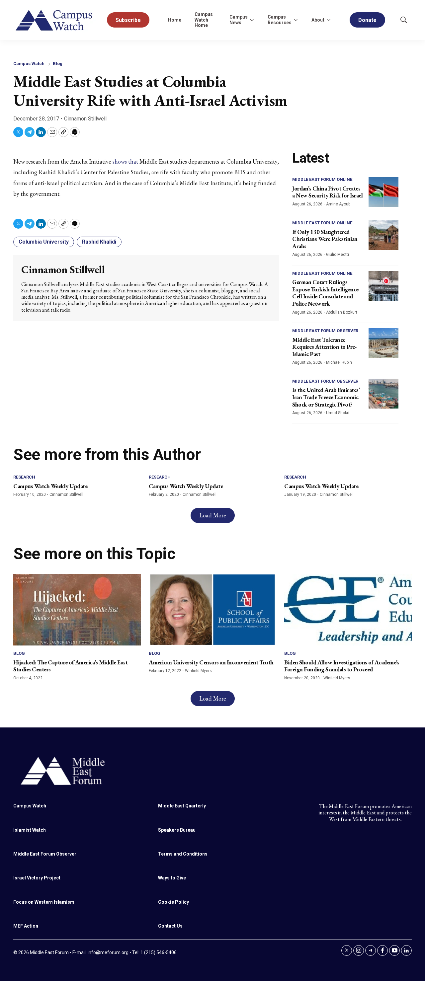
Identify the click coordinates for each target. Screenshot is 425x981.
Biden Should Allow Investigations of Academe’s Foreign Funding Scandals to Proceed (341, 665)
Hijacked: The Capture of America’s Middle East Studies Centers (70, 665)
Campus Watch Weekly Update (50, 486)
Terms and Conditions (183, 854)
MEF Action (25, 926)
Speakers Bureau (177, 830)
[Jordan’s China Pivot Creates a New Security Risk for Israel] (383, 192)
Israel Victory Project (36, 877)
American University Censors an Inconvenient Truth (211, 662)
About (317, 20)
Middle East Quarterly (182, 805)
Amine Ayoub (338, 204)
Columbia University (44, 242)
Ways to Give (172, 877)
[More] (251, 20)
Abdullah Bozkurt (341, 312)
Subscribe (128, 20)
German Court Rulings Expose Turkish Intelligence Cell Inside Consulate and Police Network (325, 292)
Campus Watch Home (204, 20)
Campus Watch (28, 63)
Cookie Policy (173, 902)
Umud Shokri (337, 413)
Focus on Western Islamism (43, 902)
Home (174, 20)
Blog (57, 63)
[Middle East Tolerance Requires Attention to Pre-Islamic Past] (383, 343)
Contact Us (170, 926)
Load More (212, 515)
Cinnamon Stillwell (85, 118)
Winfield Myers (198, 670)
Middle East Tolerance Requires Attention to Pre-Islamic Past (324, 347)
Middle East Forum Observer (325, 330)
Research (24, 477)
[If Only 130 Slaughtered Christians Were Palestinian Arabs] (383, 235)
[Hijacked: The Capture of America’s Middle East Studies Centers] (77, 609)
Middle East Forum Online (322, 179)
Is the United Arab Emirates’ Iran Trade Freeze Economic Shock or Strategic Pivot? (326, 397)
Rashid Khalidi (99, 242)
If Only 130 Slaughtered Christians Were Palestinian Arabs (325, 239)
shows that (125, 161)
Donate (367, 20)
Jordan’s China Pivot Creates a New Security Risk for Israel (327, 192)
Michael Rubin (339, 362)
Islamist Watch (29, 830)
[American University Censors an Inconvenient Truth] (212, 609)
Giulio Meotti (337, 254)
